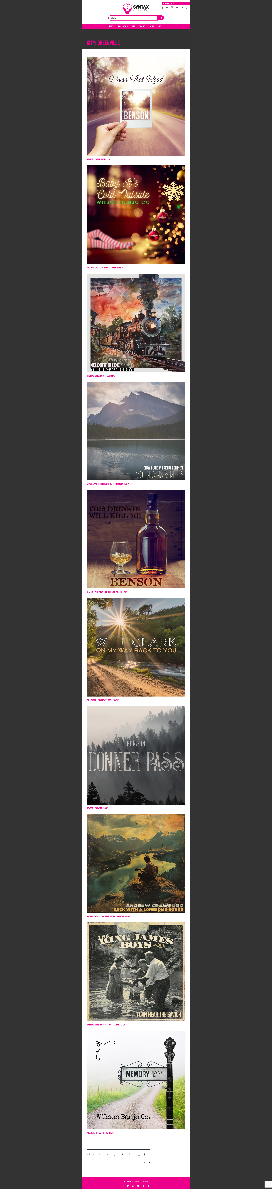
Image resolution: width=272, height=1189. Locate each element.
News (111, 26)
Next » (146, 1162)
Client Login (167, 4)
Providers (142, 26)
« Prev (91, 1154)
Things (118, 26)
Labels (151, 26)
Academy (126, 26)
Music (134, 26)
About (159, 26)
